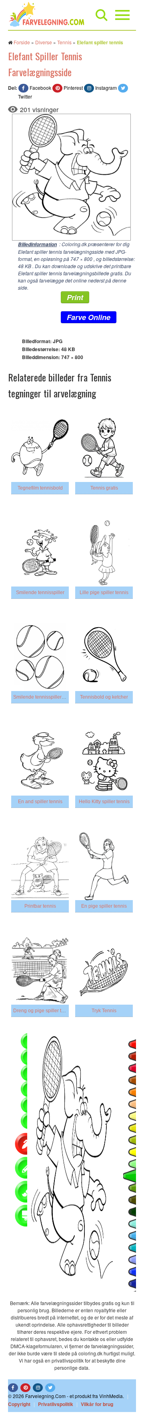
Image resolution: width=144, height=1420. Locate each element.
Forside (22, 42)
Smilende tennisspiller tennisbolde (50, 697)
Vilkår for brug (97, 1404)
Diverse (43, 42)
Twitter (25, 96)
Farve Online (88, 317)
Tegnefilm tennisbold (40, 488)
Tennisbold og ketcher (104, 697)
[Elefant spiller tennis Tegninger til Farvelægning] (69, 176)
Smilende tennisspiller (40, 592)
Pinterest (73, 87)
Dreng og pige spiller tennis (43, 1010)
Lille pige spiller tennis (104, 592)
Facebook (40, 87)
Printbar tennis (40, 906)
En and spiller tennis (40, 801)
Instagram (106, 87)
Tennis (64, 42)
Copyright (19, 1404)
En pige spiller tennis (104, 906)
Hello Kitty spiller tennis (104, 801)
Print (75, 297)
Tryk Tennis (104, 1010)
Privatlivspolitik (55, 1404)
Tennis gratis (104, 488)
